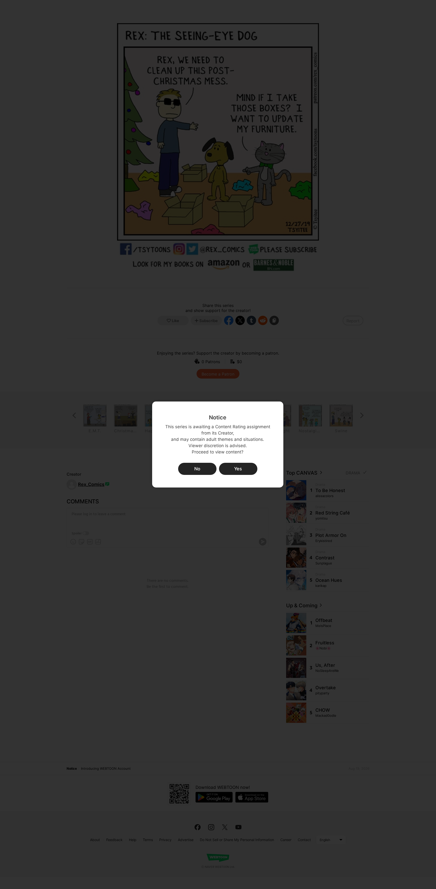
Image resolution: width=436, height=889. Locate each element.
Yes (238, 468)
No (197, 468)
